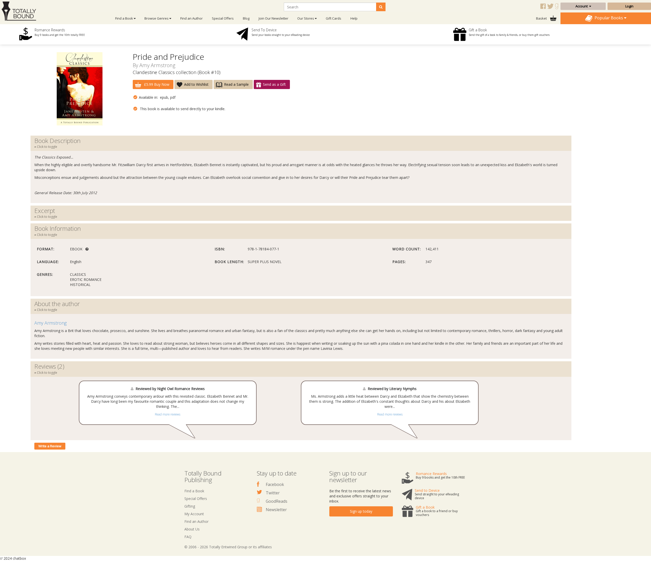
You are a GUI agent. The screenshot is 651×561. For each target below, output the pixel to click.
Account (582, 6)
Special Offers (223, 18)
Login (629, 6)
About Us (192, 529)
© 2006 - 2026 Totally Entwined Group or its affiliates (228, 546)
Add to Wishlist (196, 84)
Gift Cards (333, 18)
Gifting (189, 506)
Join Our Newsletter (273, 18)
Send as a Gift (274, 84)
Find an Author (191, 18)
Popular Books (608, 18)
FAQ (187, 536)
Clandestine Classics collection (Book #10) (176, 72)
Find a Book (194, 490)
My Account (194, 513)
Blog (246, 18)
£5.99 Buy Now (156, 84)
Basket (542, 18)
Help (354, 18)
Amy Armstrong (157, 65)
